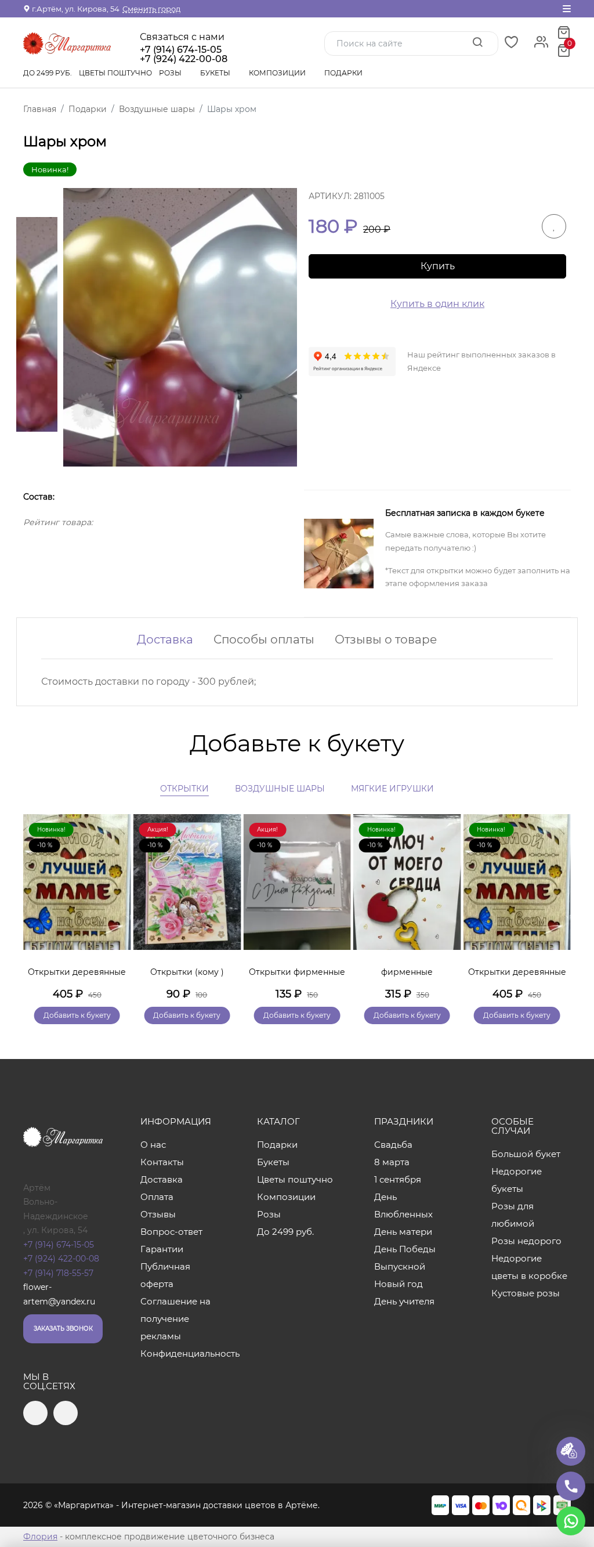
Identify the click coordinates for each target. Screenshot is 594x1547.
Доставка (165, 639)
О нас (153, 1144)
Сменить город (151, 8)
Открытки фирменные (297, 972)
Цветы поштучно (115, 72)
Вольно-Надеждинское (55, 1209)
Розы (171, 72)
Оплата (156, 1196)
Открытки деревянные (77, 972)
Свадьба (393, 1144)
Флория (40, 1536)
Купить (438, 266)
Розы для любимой (512, 1215)
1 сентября (397, 1179)
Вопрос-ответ (171, 1231)
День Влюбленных (403, 1205)
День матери (403, 1231)
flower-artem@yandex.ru (59, 1294)
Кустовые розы (525, 1293)
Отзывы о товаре (386, 639)
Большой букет (525, 1153)
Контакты (162, 1162)
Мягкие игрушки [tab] (392, 788)
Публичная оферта (165, 1275)
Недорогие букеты (516, 1180)
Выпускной (399, 1266)
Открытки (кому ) (187, 972)
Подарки (344, 72)
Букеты (216, 72)
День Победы (405, 1249)
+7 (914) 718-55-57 (58, 1273)
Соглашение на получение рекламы (175, 1319)
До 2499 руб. (47, 72)
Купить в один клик (437, 303)
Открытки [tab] (184, 788)
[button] (556, 902)
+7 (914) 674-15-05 (181, 50)
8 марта (392, 1162)
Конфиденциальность (180, 1353)
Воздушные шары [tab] (280, 788)
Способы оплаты (263, 639)
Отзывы (158, 1214)
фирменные (407, 972)
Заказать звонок (63, 1328)
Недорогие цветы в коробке (529, 1267)
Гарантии (161, 1249)
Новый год (398, 1283)
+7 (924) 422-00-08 (61, 1258)
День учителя (404, 1301)
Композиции (278, 72)
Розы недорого (526, 1240)
